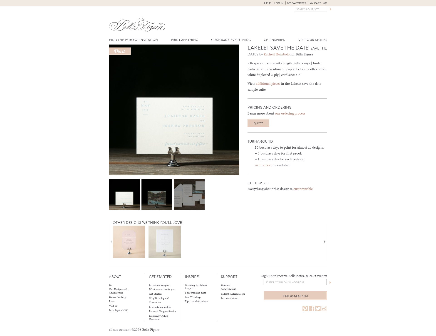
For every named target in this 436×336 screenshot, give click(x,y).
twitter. (318, 308)
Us (110, 284)
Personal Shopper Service (162, 311)
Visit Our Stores (312, 40)
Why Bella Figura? (159, 298)
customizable (303, 189)
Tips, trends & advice (196, 301)
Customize (155, 302)
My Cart (318, 3)
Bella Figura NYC (118, 310)
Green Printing (117, 297)
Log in (278, 3)
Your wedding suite (195, 292)
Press (111, 301)
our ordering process (290, 113)
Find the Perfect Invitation (133, 40)
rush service (263, 165)
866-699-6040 (228, 289)
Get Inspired (274, 40)
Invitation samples (159, 284)
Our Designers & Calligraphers (118, 291)
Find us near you (295, 296)
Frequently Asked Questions (158, 317)
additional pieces (268, 83)
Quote (258, 123)
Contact (225, 284)
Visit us (113, 305)
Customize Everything (231, 40)
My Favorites (296, 3)
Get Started (155, 293)
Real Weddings (193, 297)
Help (267, 3)
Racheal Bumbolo (277, 54)
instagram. (324, 308)
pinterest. (305, 308)
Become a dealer (229, 298)
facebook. (311, 308)
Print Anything (184, 40)
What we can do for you (162, 289)
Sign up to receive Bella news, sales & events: (294, 276)
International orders (160, 307)
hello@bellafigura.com (233, 293)
